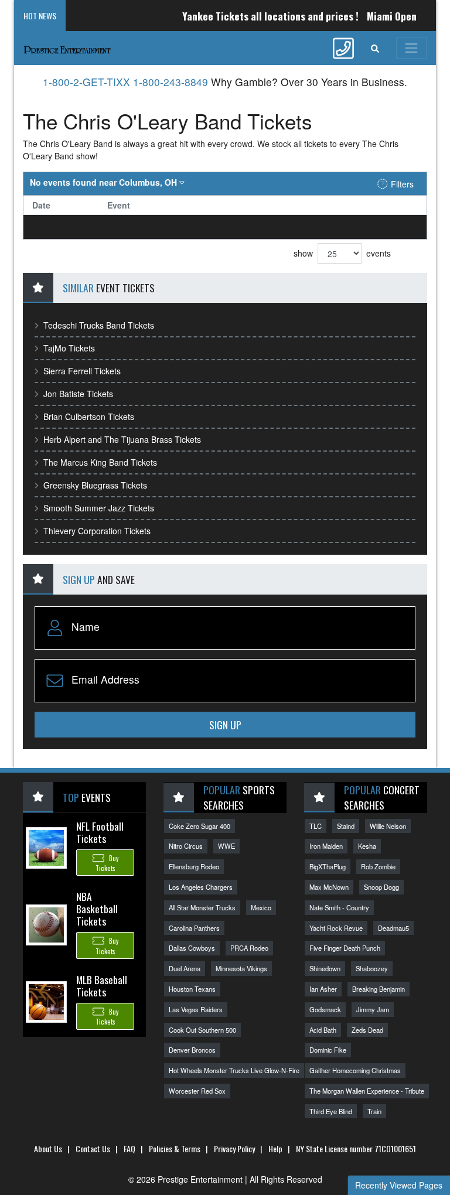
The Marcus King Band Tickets (100, 462)
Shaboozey (372, 968)
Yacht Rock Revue (336, 928)
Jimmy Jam (372, 1009)
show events (342, 253)
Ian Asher (323, 988)
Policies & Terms (174, 1148)
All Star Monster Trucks (202, 907)
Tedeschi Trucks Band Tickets (98, 325)
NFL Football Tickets (100, 832)
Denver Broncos (192, 1049)
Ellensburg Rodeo (194, 866)
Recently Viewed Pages (398, 1185)
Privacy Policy (234, 1148)
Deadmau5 (393, 928)
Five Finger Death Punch (344, 947)
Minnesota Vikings (241, 968)
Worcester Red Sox (197, 1090)
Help (275, 1148)
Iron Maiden (326, 846)
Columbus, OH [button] (104, 182)
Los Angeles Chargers (201, 887)
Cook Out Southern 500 (202, 1029)
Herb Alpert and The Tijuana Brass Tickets (122, 439)
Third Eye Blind (330, 1111)
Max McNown (329, 887)
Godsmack (325, 1009)
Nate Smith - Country (339, 907)
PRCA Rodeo (249, 947)
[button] (375, 47)
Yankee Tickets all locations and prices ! (259, 15)
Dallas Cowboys (192, 947)
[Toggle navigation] (411, 48)
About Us (48, 1148)
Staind (345, 826)
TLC (315, 826)
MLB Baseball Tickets (101, 985)
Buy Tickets (107, 863)
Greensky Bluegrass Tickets (95, 485)
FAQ (129, 1148)
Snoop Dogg (381, 887)
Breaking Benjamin (378, 988)
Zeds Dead (367, 1029)
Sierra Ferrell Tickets (82, 371)
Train (374, 1111)
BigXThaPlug (327, 866)
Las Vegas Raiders (196, 1009)
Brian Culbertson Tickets (88, 416)
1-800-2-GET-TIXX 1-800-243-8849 (125, 81)
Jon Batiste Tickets (78, 394)
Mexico (261, 907)
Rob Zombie (378, 866)
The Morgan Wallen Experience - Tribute (366, 1090)
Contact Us (93, 1148)
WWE (226, 846)
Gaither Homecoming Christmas (355, 1070)
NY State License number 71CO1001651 (356, 1148)
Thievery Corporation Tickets (97, 531)
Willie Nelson (388, 826)
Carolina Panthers (194, 928)
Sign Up (225, 724)
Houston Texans (192, 988)
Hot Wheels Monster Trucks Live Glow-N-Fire (234, 1070)
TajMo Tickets (69, 348)
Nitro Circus (186, 846)
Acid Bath (322, 1029)
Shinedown (324, 968)
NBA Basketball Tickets (97, 908)
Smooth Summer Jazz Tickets (98, 508)
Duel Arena (184, 968)
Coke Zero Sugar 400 (199, 826)
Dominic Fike (327, 1049)
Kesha (367, 846)
